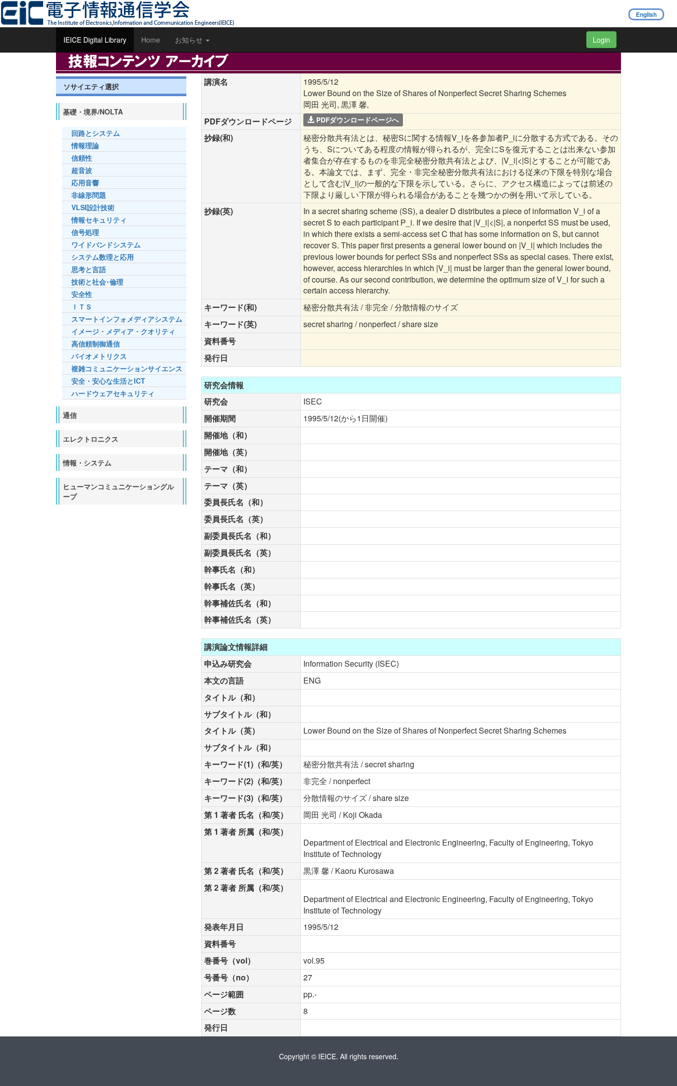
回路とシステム (95, 133)
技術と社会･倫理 (97, 281)
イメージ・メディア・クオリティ (123, 331)
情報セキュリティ (99, 220)
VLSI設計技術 (92, 207)
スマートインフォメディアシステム (126, 319)
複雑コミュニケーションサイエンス (126, 368)
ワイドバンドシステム (106, 244)
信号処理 (85, 232)
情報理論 (85, 145)
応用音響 (85, 182)
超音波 (81, 170)
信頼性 (81, 158)
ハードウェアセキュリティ (113, 393)
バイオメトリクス (99, 356)
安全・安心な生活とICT (108, 381)
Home (150, 40)
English (646, 14)
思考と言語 (88, 269)
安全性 (81, 294)
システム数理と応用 (102, 257)
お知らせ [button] (190, 40)
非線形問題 (88, 195)
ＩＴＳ (81, 306)
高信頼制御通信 (95, 343)
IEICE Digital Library (94, 40)
